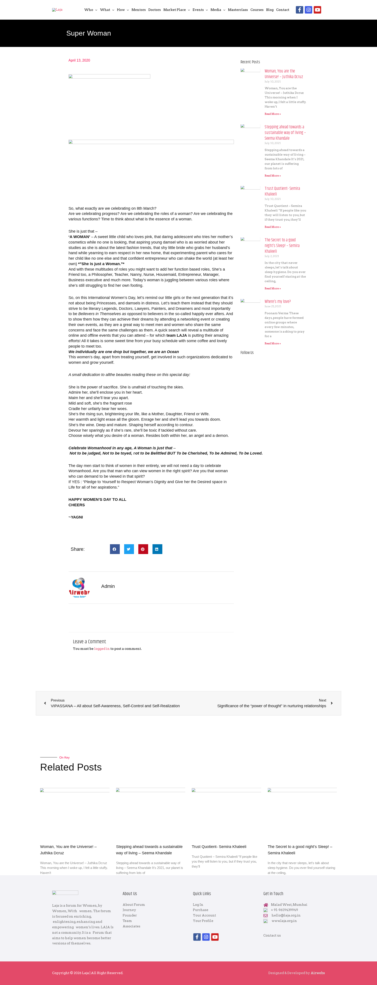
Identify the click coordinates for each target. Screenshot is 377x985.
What (105, 10)
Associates (131, 926)
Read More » (273, 113)
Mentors (139, 10)
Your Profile (203, 921)
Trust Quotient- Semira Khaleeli (282, 191)
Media (216, 10)
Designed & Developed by (296, 973)
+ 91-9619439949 (284, 910)
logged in (102, 649)
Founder (130, 915)
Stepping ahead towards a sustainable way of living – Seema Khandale (285, 133)
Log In (198, 905)
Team (127, 921)
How (121, 10)
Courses (257, 10)
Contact (282, 10)
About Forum (134, 905)
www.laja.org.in (284, 921)
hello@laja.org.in (286, 915)
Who (88, 10)
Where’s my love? (278, 301)
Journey (129, 910)
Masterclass (238, 10)
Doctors (154, 10)
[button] (115, 549)
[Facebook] (299, 10)
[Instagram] (308, 10)
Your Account (204, 915)
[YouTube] (317, 10)
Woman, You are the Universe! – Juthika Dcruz (284, 74)
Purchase (200, 910)
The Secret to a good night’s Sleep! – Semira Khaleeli (282, 246)
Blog (270, 10)
